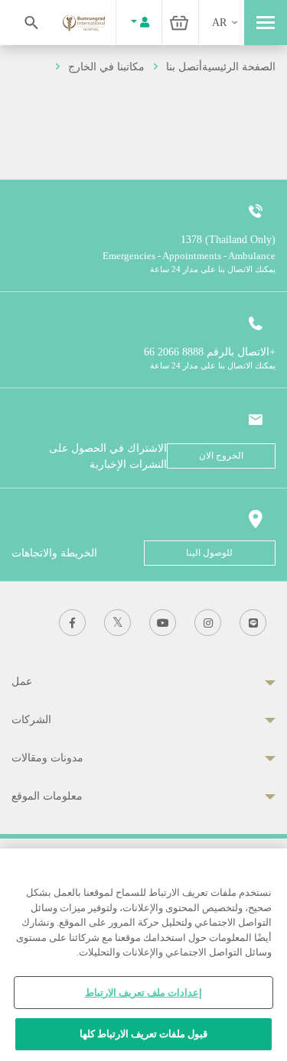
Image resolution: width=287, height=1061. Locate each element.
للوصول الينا (209, 552)
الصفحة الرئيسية (239, 67)
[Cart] (179, 22)
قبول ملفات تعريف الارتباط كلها (144, 1034)
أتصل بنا (184, 67)
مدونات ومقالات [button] (47, 758)
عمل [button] (21, 681)
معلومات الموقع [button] (47, 796)
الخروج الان (221, 455)
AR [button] (219, 22)
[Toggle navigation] (265, 22)
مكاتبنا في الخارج (106, 67)
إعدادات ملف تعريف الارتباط (143, 992)
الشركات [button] (31, 719)
